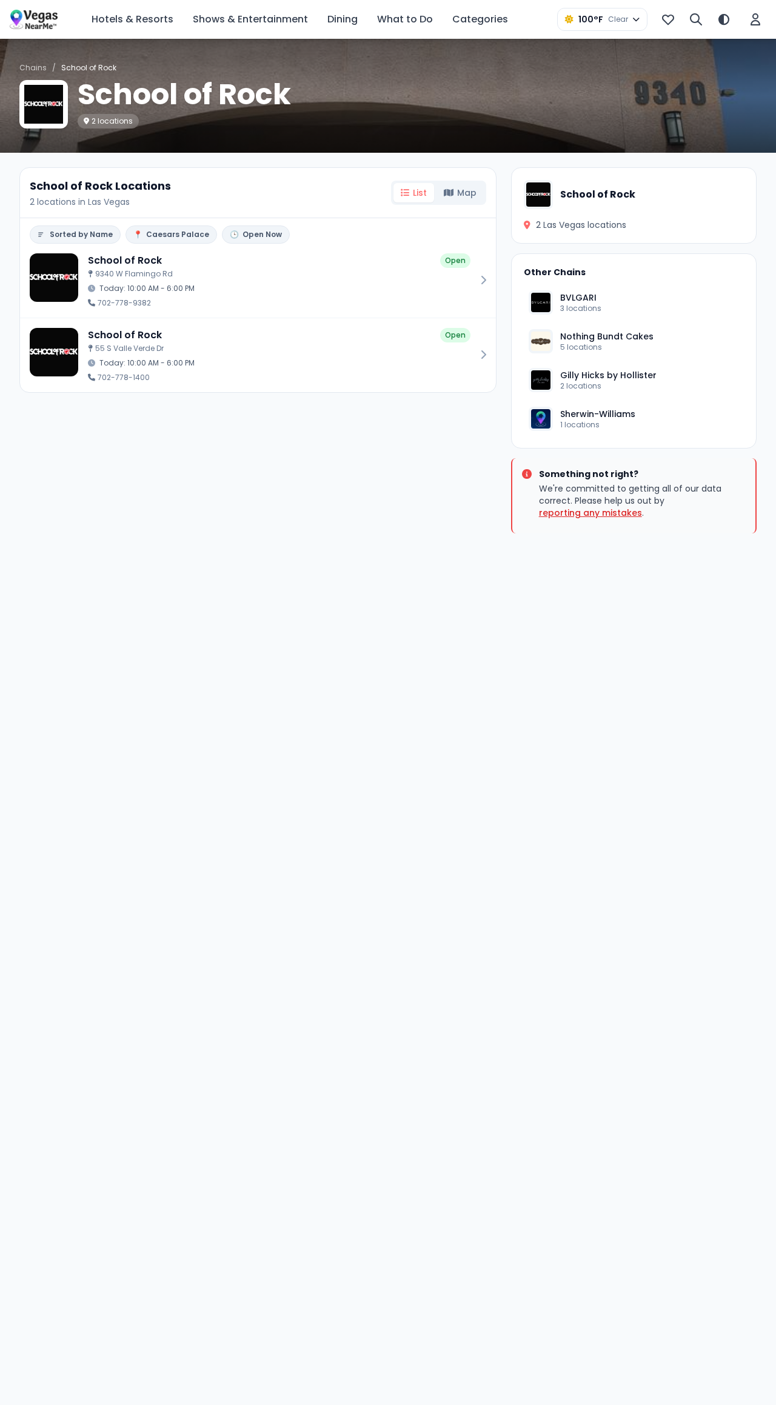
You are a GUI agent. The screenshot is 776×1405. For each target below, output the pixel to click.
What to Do (405, 19)
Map (467, 193)
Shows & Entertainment (250, 19)
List (420, 193)
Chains (33, 67)
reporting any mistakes (590, 513)
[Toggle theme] (724, 19)
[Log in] (755, 19)
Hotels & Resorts (132, 19)
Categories (480, 19)
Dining (342, 19)
